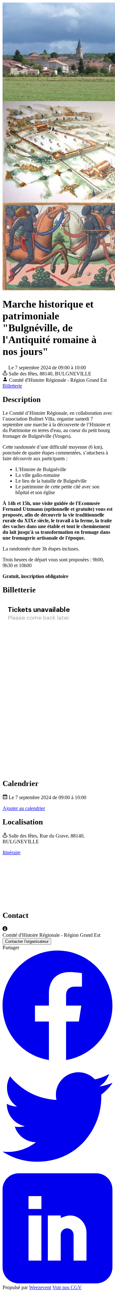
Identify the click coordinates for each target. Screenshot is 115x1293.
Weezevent (40, 1287)
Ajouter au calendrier (24, 808)
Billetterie (12, 386)
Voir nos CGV (67, 1287)
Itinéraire (11, 852)
